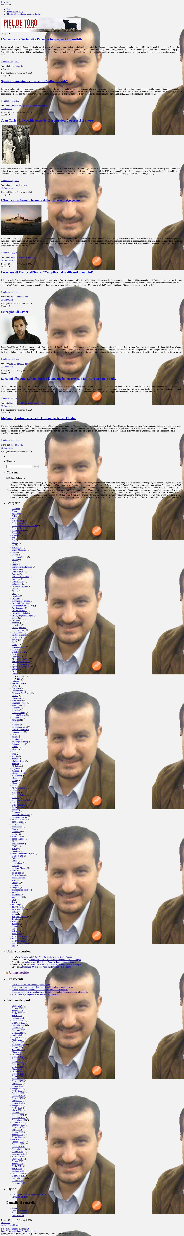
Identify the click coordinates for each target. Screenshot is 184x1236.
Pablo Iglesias (18, 807)
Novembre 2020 (19, 1120)
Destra (14, 644)
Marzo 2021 (17, 1110)
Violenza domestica (20, 938)
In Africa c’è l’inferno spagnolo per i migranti (31, 984)
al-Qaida (15, 518)
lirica (14, 754)
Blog (8, 9)
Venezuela (16, 933)
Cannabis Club (18, 572)
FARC (15, 686)
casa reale (16, 579)
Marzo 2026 (17, 1015)
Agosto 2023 (17, 1066)
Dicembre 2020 (18, 1117)
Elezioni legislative (20, 659)
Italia (14, 734)
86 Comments (7, 448)
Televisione (17, 907)
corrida (15, 623)
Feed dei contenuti (19, 1211)
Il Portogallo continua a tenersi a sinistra (23, 14)
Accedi (15, 1208)
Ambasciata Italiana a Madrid (24, 525)
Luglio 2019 (17, 1159)
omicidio (15, 802)
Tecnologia (16, 904)
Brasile (15, 559)
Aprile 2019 (17, 1166)
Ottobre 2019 (17, 1151)
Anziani (15, 533)
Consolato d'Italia (19, 613)
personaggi (16, 824)
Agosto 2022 (17, 1081)
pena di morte (17, 822)
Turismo (15, 924)
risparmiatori (17, 863)
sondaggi (16, 882)
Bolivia (15, 555)
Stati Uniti (16, 895)
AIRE (14, 516)
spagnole (15, 887)
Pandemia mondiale (20, 814)
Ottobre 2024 (17, 1047)
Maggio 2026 (17, 1011)
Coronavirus (17, 620)
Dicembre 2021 (18, 1096)
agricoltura (16, 513)
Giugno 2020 (17, 1132)
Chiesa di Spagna (19, 586)
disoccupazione (18, 647)
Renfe (14, 861)
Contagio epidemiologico (22, 615)
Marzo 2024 (17, 1052)
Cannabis (16, 569)
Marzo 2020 (17, 1139)
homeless (16, 720)
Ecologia (15, 654)
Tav (13, 902)
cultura (15, 640)
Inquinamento (18, 732)
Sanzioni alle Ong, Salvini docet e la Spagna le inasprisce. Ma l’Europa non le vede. (58, 378)
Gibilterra (16, 708)
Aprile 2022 (17, 1091)
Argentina (16, 535)
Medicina (16, 766)
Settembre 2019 (18, 1154)
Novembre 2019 (19, 1149)
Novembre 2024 (19, 1045)
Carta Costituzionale (20, 576)
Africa (14, 511)
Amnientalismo (18, 530)
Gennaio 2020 (18, 1144)
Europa (22, 105)
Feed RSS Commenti (26, 1231)
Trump (15, 921)
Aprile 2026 (17, 1013)
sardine (15, 870)
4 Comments (6, 69)
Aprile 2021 (17, 1108)
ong (33, 257)
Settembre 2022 (18, 1079)
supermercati (17, 897)
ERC (14, 671)
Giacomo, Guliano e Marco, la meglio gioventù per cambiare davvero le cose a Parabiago (50, 992)
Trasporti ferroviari (20, 916)
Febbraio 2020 (18, 1142)
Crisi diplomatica (19, 627)
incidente (16, 725)
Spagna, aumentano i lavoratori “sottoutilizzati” (34, 81)
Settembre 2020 (18, 1125)
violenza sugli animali (21, 943)
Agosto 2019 (17, 1156)
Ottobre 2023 (17, 1062)
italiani (15, 737)
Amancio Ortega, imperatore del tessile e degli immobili (35, 994)
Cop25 (15, 618)
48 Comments (7, 260)
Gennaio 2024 (18, 1057)
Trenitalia (16, 919)
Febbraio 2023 (18, 1071)
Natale (14, 790)
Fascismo (16, 688)
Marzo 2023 (17, 1069)
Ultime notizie (19, 972)
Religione (16, 858)
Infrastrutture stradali (20, 729)
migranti (27, 257)
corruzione (16, 625)
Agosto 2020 (17, 1127)
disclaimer (5, 1222)
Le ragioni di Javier (15, 311)
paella (14, 810)
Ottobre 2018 (17, 1180)
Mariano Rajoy (18, 761)
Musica (15, 783)
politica (15, 834)
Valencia (15, 931)
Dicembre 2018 (18, 1176)
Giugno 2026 (17, 1008)
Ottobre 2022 (17, 1076)
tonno (14, 914)
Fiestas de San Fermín (21, 693)
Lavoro (15, 746)
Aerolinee (16, 508)
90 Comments (7, 300)
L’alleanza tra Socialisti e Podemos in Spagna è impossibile (41, 39)
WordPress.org (18, 1215)
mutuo (14, 785)
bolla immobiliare (19, 557)
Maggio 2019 (17, 1163)
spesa (14, 892)
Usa (13, 929)
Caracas (15, 574)
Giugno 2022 (17, 1086)
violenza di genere (19, 936)
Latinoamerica (18, 744)
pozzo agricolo (18, 839)
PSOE (14, 846)
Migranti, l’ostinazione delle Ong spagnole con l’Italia (38, 418)
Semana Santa (18, 875)
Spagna (22, 185)
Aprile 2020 (17, 1137)
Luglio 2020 (17, 1129)
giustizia (15, 710)
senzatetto (16, 880)
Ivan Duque (17, 739)
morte (14, 780)
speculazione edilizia (20, 890)
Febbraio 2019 (18, 1171)
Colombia (16, 598)
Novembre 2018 (19, 1178)
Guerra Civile (17, 717)
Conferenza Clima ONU (22, 606)
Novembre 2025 (19, 1025)
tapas (14, 899)
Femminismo (17, 691)
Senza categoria (16, 66)
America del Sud (19, 528)
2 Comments (6, 108)
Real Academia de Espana (23, 853)
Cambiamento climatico (22, 567)
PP (13, 841)
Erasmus (15, 669)
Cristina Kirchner (19, 635)
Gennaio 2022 (18, 1093)
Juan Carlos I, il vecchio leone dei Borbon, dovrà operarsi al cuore (47, 120)
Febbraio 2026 (18, 1018)
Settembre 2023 (18, 1064)
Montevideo (17, 778)
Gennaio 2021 (18, 1115)
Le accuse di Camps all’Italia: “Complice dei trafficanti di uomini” (47, 272)
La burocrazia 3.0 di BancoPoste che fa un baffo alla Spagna (46, 957)
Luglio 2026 (17, 1006)
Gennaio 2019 (18, 1173)
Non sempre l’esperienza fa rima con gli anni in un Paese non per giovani (43, 987)
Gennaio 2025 (18, 1042)
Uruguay (15, 926)
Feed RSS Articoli (9, 1231)
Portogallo (16, 836)
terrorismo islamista (20, 909)
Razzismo (16, 851)
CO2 (14, 593)
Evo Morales (17, 683)
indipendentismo (19, 727)
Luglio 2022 (17, 1083)
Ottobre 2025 (17, 1028)
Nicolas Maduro (19, 795)
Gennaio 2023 (18, 1074)
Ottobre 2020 (17, 1122)
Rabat (14, 848)
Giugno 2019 (17, 1161)
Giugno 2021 (17, 1103)
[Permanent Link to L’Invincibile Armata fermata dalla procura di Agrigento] (21, 234)
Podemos (16, 831)
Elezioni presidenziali (21, 661)
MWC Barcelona (19, 788)
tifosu (14, 912)
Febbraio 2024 (18, 1054)
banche (15, 542)
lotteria (15, 756)
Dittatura (15, 649)
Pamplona (16, 812)
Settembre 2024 (18, 1049)
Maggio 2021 (17, 1105)
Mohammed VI (18, 773)
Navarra (15, 793)
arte (13, 538)
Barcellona (16, 547)
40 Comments (7, 188)
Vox (13, 946)
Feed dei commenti (20, 1213)
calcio (14, 564)
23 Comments (7, 367)
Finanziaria (16, 698)
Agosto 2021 (17, 1098)
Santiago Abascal (19, 868)
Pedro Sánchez (18, 819)
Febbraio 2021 (18, 1112)
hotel (14, 722)
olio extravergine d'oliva (22, 800)
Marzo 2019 (17, 1168)
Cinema (15, 591)
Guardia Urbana (19, 715)
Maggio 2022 (17, 1088)
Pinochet (15, 829)
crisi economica (18, 630)
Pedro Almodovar (19, 817)
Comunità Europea (20, 603)
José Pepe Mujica (19, 742)
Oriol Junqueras (18, 805)
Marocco (15, 763)
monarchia (13, 185)
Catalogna (16, 584)
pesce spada (17, 827)
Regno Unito (17, 856)
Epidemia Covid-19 (20, 666)
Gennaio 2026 (18, 1020)
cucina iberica (18, 637)
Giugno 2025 (17, 1037)
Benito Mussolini (19, 550)
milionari (15, 771)
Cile (13, 589)
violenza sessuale (19, 941)
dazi (13, 642)
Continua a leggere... (10, 61)
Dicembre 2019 (18, 1146)
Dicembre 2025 (18, 1023)
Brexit (14, 562)
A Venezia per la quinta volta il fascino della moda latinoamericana (40, 989)
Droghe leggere (18, 652)
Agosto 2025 (17, 1032)
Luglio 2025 (17, 1035)
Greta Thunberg (18, 712)
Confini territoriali (19, 610)
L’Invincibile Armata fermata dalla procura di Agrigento (40, 200)
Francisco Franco (19, 703)
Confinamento (18, 608)
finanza (29, 105)
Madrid (20, 257)
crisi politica (17, 632)
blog (14, 552)
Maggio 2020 (17, 1134)
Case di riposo (18, 581)
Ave (13, 540)
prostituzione (17, 844)
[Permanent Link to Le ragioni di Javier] (21, 343)
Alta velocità (17, 521)
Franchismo (17, 700)
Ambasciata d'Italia (20, 523)
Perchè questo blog (14, 12)
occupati (15, 797)
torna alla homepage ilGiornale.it (15, 1229)
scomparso (16, 873)
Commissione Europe (21, 601)
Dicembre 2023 (18, 1059)
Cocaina (15, 596)
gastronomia (17, 705)
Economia (13, 105)
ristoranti (15, 865)
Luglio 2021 (17, 1100)
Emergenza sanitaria (20, 664)
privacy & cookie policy (11, 1225)
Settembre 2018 (18, 1183)
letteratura (16, 749)
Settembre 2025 (18, 1030)
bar (13, 545)
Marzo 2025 (17, 1040)
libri (13, 751)
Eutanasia (16, 681)
